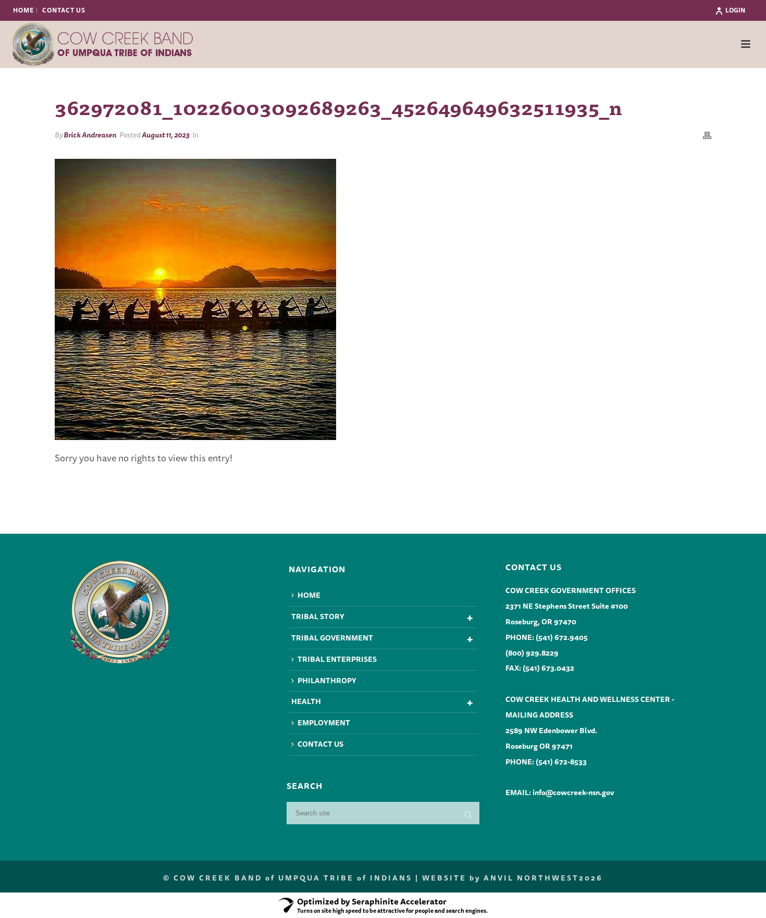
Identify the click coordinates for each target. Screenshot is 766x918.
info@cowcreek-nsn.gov (573, 792)
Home (309, 595)
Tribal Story (317, 616)
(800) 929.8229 (532, 653)
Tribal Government (332, 638)
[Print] (707, 134)
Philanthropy (327, 680)
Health (306, 701)
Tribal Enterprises (337, 659)
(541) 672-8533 (561, 762)
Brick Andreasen (90, 135)
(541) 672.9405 (562, 637)
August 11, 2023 (165, 135)
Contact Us (320, 744)
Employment (324, 722)
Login (735, 10)
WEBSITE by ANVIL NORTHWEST (500, 878)
